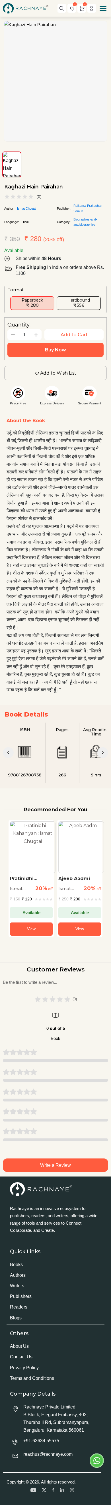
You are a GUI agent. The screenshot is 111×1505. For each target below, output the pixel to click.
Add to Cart (74, 334)
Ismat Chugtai (26, 208)
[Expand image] (55, 81)
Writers (17, 1285)
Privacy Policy (24, 1367)
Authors (18, 1275)
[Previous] (8, 752)
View (31, 928)
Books (16, 1264)
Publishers (21, 1296)
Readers (18, 1307)
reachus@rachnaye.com (48, 1454)
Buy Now (55, 350)
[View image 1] (11, 164)
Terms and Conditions (32, 1378)
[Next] (102, 752)
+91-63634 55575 (41, 1440)
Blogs (16, 1317)
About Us (19, 1346)
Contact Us (21, 1356)
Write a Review (55, 1165)
